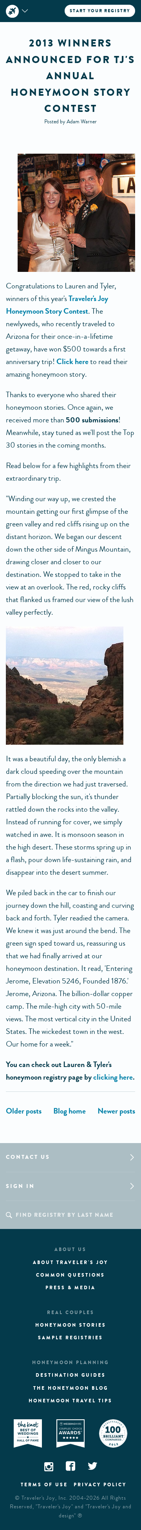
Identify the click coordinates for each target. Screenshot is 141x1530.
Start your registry (100, 10)
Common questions (70, 1275)
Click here (72, 361)
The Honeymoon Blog (70, 1388)
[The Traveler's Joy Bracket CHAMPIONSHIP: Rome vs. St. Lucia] (24, 1111)
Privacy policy (100, 1484)
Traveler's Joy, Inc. (45, 1498)
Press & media (70, 1287)
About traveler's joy (70, 1262)
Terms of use (44, 1484)
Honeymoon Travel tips (70, 1400)
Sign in (20, 1186)
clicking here (113, 1077)
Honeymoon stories (70, 1325)
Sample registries (70, 1337)
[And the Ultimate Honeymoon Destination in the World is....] (116, 1111)
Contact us (28, 1157)
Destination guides (71, 1375)
